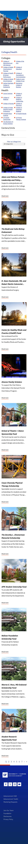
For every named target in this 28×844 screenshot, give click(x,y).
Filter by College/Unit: (14, 141)
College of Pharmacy (19, 104)
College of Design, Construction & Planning (8, 69)
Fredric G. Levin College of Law (20, 80)
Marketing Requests (10, 802)
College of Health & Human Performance (8, 75)
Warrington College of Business (19, 85)
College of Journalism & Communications (20, 75)
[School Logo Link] (13, 775)
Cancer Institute (7, 93)
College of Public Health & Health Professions (8, 109)
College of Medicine (6, 98)
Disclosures (8, 816)
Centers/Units (8, 127)
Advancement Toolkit (11, 799)
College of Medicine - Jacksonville (19, 99)
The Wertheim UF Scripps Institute (8, 122)
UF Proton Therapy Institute (21, 118)
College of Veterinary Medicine (19, 109)
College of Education (19, 68)
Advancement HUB (10, 796)
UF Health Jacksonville (6, 118)
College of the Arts (20, 62)
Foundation (7, 813)
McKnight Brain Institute (7, 114)
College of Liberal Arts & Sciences (8, 80)
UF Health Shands (21, 113)
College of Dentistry (19, 94)
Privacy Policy (8, 819)
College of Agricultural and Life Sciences (7, 63)
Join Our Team (9, 810)
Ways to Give (7, 134)
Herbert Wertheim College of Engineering (8, 85)
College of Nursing (8, 103)
